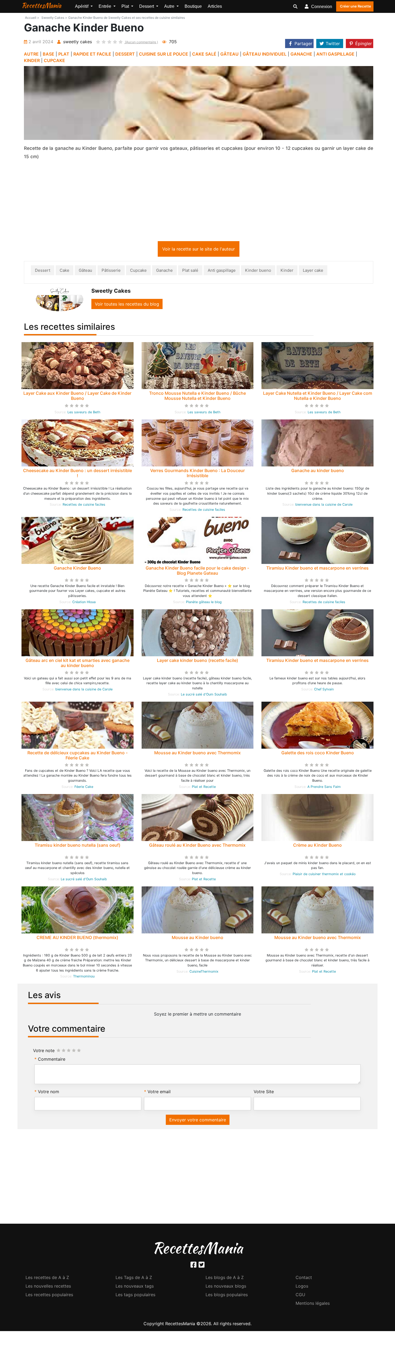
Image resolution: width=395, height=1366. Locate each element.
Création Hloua (84, 603)
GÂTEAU (229, 54)
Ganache (164, 271)
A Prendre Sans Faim (324, 788)
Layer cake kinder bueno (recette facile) (197, 661)
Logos (302, 1287)
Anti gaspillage (222, 271)
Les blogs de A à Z (225, 1278)
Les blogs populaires (227, 1295)
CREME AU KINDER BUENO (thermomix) (77, 938)
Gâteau (85, 271)
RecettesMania (41, 5)
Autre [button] (169, 6)
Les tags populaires (135, 1295)
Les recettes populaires (49, 1295)
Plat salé (190, 271)
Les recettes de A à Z (47, 1278)
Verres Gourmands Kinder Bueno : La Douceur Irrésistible (197, 474)
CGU (300, 1295)
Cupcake (138, 271)
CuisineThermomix (203, 972)
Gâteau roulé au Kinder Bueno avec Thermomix (197, 846)
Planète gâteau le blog (204, 603)
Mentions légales (313, 1304)
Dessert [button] (147, 6)
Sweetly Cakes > (54, 18)
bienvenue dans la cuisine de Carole (324, 505)
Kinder (287, 271)
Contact (304, 1278)
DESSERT (125, 54)
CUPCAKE (54, 60)
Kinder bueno (258, 271)
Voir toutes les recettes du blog (127, 305)
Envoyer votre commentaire (197, 1121)
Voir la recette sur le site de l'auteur (198, 250)
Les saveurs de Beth (83, 413)
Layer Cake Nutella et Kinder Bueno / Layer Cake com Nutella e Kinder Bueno (317, 397)
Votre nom (48, 1092)
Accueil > (32, 18)
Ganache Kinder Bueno (77, 569)
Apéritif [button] (82, 6)
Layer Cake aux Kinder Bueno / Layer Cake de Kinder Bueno (77, 397)
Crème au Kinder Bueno (317, 846)
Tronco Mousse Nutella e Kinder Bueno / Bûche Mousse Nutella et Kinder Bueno (197, 397)
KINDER (32, 60)
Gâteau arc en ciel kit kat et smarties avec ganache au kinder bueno (78, 664)
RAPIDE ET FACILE (92, 54)
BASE (48, 54)
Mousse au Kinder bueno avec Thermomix (197, 753)
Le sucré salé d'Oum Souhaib (204, 695)
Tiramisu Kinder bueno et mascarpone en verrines (317, 569)
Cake (64, 271)
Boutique (193, 6)
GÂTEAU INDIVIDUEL (264, 54)
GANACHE (301, 54)
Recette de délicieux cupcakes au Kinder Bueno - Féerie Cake (77, 756)
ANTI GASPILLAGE (335, 54)
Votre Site (264, 1092)
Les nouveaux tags (135, 1287)
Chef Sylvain (324, 690)
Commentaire (51, 1060)
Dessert (42, 271)
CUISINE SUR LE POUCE (163, 54)
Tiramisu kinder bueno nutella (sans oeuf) (77, 846)
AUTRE (31, 54)
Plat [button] (125, 6)
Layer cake (313, 271)
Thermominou (84, 977)
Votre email (159, 1092)
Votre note (44, 1051)
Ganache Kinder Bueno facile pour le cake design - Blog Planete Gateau (197, 571)
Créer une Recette (355, 6)
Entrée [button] (105, 6)
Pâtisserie (111, 271)
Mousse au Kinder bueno (197, 938)
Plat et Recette (204, 788)
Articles (215, 6)
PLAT (63, 54)
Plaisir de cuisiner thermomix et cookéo (324, 875)
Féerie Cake (83, 788)
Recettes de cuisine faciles (84, 505)
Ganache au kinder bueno (317, 471)
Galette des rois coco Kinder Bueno (317, 753)
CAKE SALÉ (204, 54)
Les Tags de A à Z (134, 1278)
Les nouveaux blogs (226, 1287)
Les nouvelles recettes (48, 1287)
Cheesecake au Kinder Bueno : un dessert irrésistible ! (77, 474)
